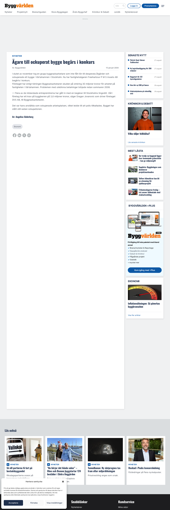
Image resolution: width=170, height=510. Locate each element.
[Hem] (19, 6)
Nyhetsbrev (76, 507)
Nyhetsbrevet (131, 12)
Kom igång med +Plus (144, 270)
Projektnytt (22, 12)
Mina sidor (123, 507)
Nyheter (8, 12)
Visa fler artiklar (134, 315)
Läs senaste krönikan (136, 142)
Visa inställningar (54, 503)
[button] (63, 481)
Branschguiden (39, 12)
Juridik (117, 12)
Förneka (34, 503)
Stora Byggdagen (59, 12)
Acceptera (13, 503)
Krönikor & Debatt (100, 12)
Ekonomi (17, 126)
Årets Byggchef (80, 12)
